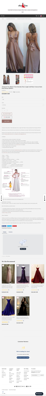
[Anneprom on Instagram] (21, 386)
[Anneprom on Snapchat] (23, 386)
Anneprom (6, 389)
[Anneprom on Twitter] (15, 386)
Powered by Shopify (12, 389)
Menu (3, 15)
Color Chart (19, 372)
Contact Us (4, 374)
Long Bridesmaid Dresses (10, 18)
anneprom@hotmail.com (8, 134)
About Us (3, 372)
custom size (5, 152)
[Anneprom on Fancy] (30, 386)
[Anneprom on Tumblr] (24, 386)
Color (3, 102)
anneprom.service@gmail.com (20, 134)
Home (3, 18)
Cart (38, 15)
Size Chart (18, 373)
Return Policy (5, 212)
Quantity (3, 108)
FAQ (10, 212)
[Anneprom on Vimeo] (28, 386)
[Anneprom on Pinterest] (19, 386)
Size (2, 97)
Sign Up (42, 375)
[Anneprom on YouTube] (26, 386)
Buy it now (6, 121)
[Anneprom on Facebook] (17, 386)
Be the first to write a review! (23, 357)
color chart (18, 144)
